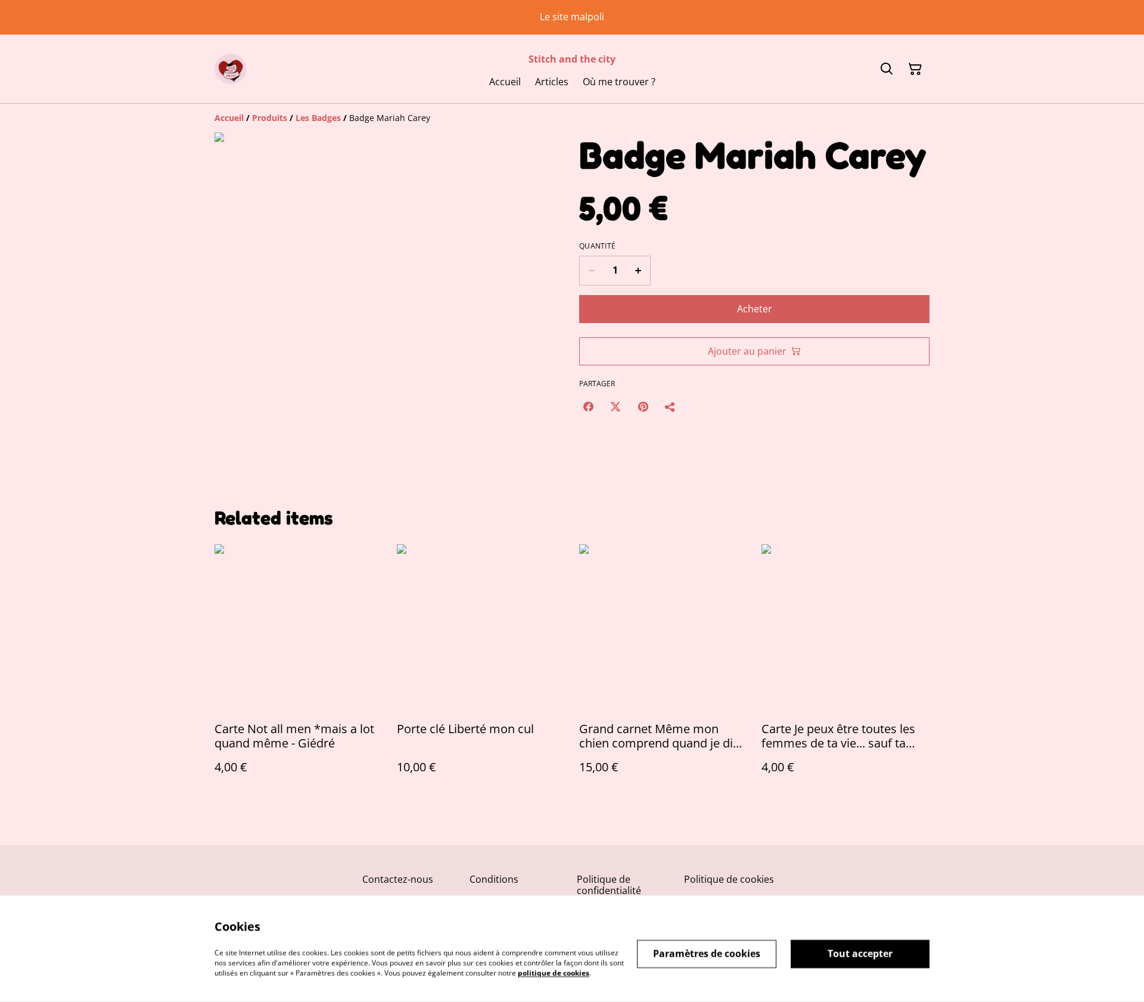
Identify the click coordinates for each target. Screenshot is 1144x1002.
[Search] (886, 69)
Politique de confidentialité (609, 885)
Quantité (597, 246)
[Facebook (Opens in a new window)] (588, 406)
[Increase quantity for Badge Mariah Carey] (638, 271)
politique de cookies (553, 972)
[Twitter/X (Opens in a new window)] (615, 406)
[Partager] (670, 406)
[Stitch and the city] (230, 69)
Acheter (754, 308)
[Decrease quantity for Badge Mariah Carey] (591, 271)
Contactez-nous (397, 879)
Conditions (494, 879)
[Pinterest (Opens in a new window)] (643, 406)
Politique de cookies (729, 879)
